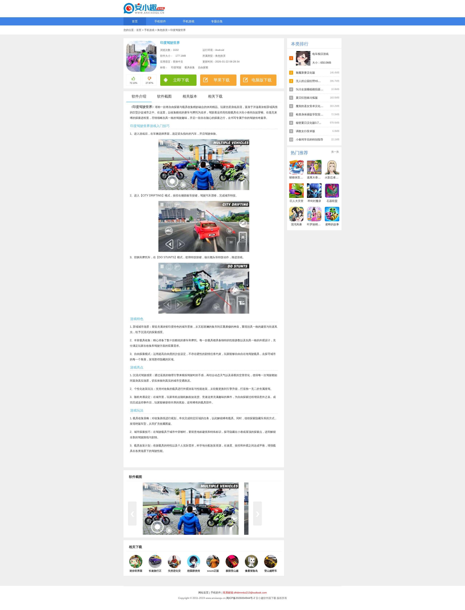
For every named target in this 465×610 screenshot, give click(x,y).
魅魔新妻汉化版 (305, 72)
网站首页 (203, 592)
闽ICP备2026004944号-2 (240, 598)
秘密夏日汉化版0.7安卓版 (311, 122)
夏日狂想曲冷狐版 (307, 97)
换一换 (335, 151)
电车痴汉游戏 (320, 53)
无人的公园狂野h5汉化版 (311, 80)
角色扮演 (162, 30)
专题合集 (217, 21)
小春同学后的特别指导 (309, 139)
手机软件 (160, 21)
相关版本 (190, 96)
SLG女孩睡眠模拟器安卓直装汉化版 (317, 89)
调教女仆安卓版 (305, 131)
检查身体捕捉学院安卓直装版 (313, 114)
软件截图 (164, 96)
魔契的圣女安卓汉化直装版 (312, 106)
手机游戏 (188, 21)
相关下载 (215, 96)
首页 (135, 21)
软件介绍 (139, 96)
